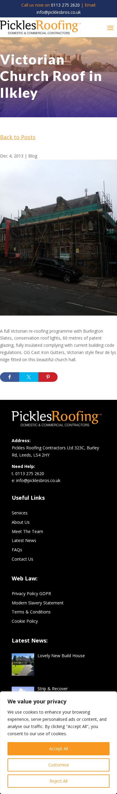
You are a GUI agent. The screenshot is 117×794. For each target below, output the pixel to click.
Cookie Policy (25, 621)
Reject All (59, 781)
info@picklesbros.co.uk (59, 12)
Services (20, 513)
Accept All (58, 748)
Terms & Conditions (31, 612)
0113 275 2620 (65, 5)
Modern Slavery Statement (38, 603)
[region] (58, 742)
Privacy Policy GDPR (31, 593)
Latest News (24, 540)
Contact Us (22, 559)
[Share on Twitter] (28, 377)
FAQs (17, 550)
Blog (32, 156)
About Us (21, 522)
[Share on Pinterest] (48, 377)
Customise (58, 765)
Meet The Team (27, 531)
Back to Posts (17, 137)
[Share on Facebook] (9, 377)
